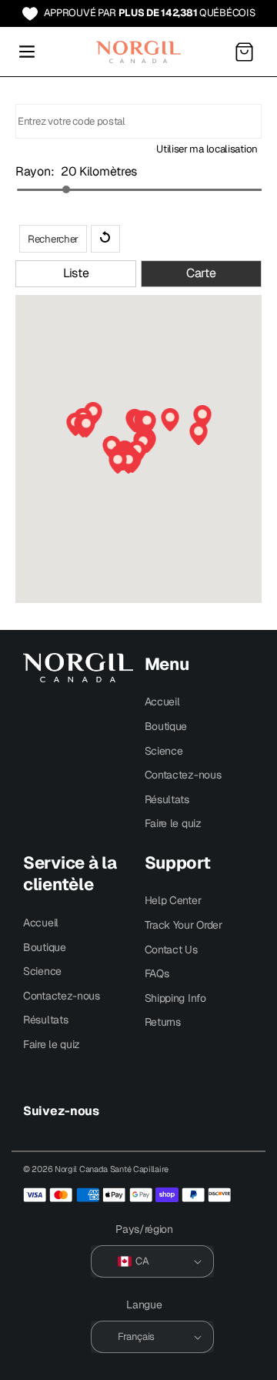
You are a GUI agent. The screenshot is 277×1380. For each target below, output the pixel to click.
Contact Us (171, 949)
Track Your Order (183, 925)
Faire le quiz (173, 823)
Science (164, 751)
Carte (201, 273)
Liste (76, 273)
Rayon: (34, 171)
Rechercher (53, 239)
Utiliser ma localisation (207, 149)
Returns (163, 1022)
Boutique (166, 726)
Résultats (167, 799)
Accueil (162, 701)
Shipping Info (175, 998)
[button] (27, 51)
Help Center (173, 900)
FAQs (157, 973)
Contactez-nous (183, 775)
